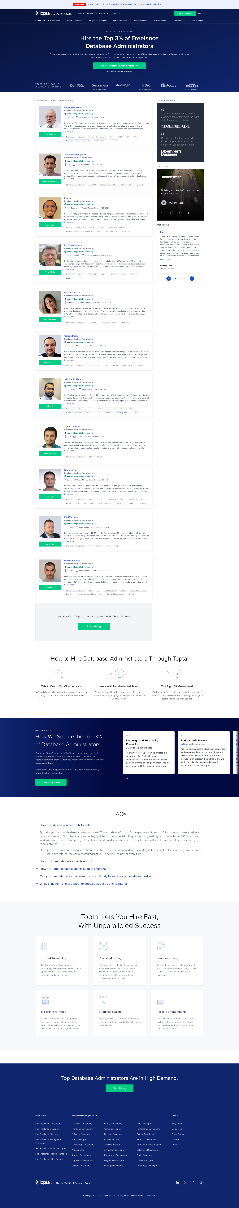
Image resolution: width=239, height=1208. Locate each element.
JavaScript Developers (114, 1149)
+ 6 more (125, 231)
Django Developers (81, 1165)
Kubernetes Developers (115, 1155)
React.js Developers (146, 1139)
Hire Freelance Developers (48, 1123)
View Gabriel (49, 587)
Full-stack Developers (82, 1123)
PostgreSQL (93, 275)
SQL (111, 137)
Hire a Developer (185, 13)
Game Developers (112, 1128)
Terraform (92, 184)
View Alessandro (50, 181)
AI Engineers (78, 1149)
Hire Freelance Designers (47, 1128)
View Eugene (50, 134)
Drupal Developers (113, 1123)
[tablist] (180, 278)
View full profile (50, 117)
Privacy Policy (122, 1195)
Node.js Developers (113, 1165)
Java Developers (197, 20)
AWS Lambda (88, 503)
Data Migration (122, 413)
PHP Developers (144, 1123)
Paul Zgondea (71, 517)
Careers (175, 1139)
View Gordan (50, 362)
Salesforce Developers (147, 1149)
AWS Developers (178, 20)
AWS (122, 184)
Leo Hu (67, 198)
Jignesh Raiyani (72, 426)
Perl (90, 365)
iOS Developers (111, 1139)
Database (92, 227)
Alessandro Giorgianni (75, 154)
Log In (201, 13)
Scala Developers (145, 1155)
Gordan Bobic (71, 335)
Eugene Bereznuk (73, 107)
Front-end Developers (82, 1128)
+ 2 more (135, 413)
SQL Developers (54, 20)
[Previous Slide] (168, 278)
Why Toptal (177, 1123)
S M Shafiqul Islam (73, 379)
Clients (102, 13)
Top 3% (81, 13)
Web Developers (79, 1139)
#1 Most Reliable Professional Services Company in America (135, 4)
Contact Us (177, 1128)
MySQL (68, 278)
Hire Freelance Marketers (47, 1134)
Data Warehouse (100, 141)
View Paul (50, 544)
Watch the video (177, 202)
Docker (69, 594)
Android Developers (81, 1155)
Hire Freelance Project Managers (50, 1148)
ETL (128, 137)
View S (50, 406)
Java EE (89, 413)
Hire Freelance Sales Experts (49, 1158)
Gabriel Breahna (72, 560)
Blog (109, 13)
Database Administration (75, 137)
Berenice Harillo (72, 292)
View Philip (50, 272)
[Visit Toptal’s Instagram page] (201, 1182)
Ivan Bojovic (70, 469)
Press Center (178, 1134)
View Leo (50, 224)
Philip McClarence (73, 245)
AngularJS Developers (82, 1160)
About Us (117, 13)
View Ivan (50, 496)
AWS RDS (113, 275)
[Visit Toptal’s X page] (185, 1182)
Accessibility (150, 1195)
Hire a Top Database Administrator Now (119, 65)
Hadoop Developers (113, 1134)
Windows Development (97, 137)
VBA (136, 137)
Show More (69, 131)
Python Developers (141, 20)
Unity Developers (145, 1160)
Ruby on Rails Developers (149, 1144)
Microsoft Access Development (77, 141)
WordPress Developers (148, 1165)
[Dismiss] (202, 4)
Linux (106, 365)
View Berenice (50, 319)
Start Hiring (94, 626)
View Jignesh (50, 453)
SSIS (120, 137)
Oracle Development (108, 184)
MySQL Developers (120, 20)
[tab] (175, 278)
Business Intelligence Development (79, 231)
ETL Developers (160, 20)
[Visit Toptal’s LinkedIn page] (177, 1182)
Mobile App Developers (83, 1144)
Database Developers (74, 20)
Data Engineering (111, 231)
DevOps (140, 184)
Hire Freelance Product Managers (51, 1153)
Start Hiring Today (51, 782)
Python (68, 503)
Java (107, 409)
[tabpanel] (180, 251)
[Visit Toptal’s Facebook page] (193, 1182)
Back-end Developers (115, 594)
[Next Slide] (192, 278)
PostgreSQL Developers (98, 20)
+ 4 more (131, 594)
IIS (89, 547)
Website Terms (137, 1195)
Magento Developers (114, 1160)
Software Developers (81, 1134)
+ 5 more (114, 141)
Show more (165, 259)
